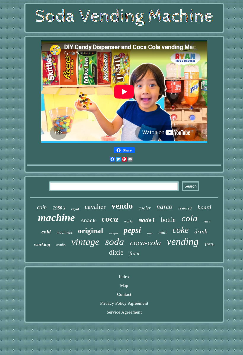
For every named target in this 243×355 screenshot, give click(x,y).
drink (200, 231)
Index (124, 276)
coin (42, 207)
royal (75, 209)
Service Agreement (124, 312)
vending (183, 241)
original (90, 231)
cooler (145, 208)
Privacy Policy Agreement (124, 303)
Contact (124, 294)
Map (124, 285)
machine (56, 217)
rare (207, 221)
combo (60, 245)
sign (150, 233)
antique (113, 233)
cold (46, 232)
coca (110, 218)
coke (180, 230)
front (135, 253)
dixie (116, 252)
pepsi (132, 230)
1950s (209, 245)
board (204, 207)
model (147, 221)
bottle (168, 219)
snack (88, 221)
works (128, 221)
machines (64, 232)
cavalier (95, 206)
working (42, 244)
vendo (122, 205)
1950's (59, 207)
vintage (85, 241)
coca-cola (145, 242)
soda (114, 241)
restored (185, 208)
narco (164, 206)
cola (189, 218)
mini (163, 232)
